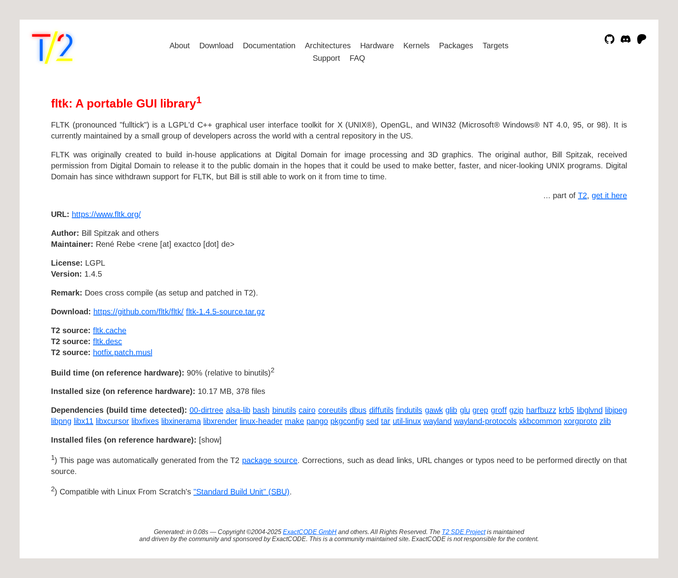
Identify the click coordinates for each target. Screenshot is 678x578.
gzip (516, 410)
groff (499, 410)
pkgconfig (347, 421)
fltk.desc (107, 341)
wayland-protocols (485, 421)
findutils (409, 410)
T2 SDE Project (463, 532)
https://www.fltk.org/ (106, 214)
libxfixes (145, 421)
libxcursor (112, 421)
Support (326, 58)
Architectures (328, 45)
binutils (284, 410)
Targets (495, 45)
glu (465, 410)
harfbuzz (541, 410)
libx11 (83, 421)
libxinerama (181, 421)
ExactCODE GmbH (310, 532)
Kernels (416, 45)
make (294, 421)
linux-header (261, 421)
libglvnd (590, 410)
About (180, 45)
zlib (605, 421)
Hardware (377, 45)
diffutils (381, 410)
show (210, 440)
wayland (437, 421)
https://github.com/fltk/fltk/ (138, 311)
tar (385, 421)
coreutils (332, 410)
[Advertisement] (603, 260)
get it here (609, 195)
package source (269, 460)
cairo (307, 410)
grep (480, 410)
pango (317, 421)
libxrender (220, 421)
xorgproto (580, 421)
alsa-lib (238, 410)
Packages (456, 45)
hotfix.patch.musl (122, 352)
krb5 (566, 410)
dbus (358, 410)
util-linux (407, 421)
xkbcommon (540, 421)
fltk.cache (109, 330)
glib (451, 410)
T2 (582, 195)
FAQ (357, 58)
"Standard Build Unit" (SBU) (241, 491)
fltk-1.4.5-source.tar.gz (225, 311)
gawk (434, 410)
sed (372, 421)
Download (216, 45)
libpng (61, 421)
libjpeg (616, 410)
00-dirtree (206, 410)
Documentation (269, 45)
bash (261, 410)
